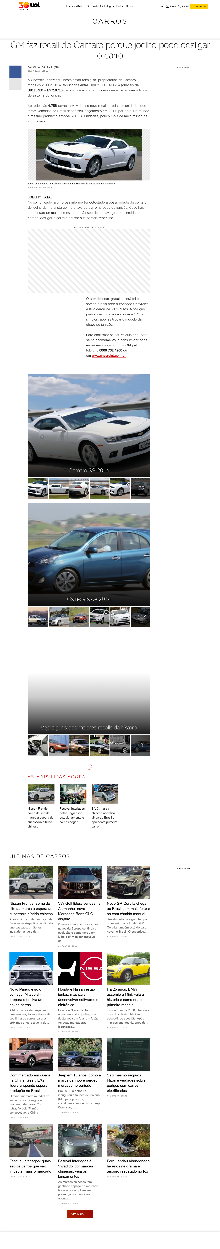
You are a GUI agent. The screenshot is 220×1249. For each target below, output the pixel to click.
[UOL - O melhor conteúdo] (29, 6)
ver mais (78, 1214)
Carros (110, 21)
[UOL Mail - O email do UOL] (171, 6)
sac (162, 6)
